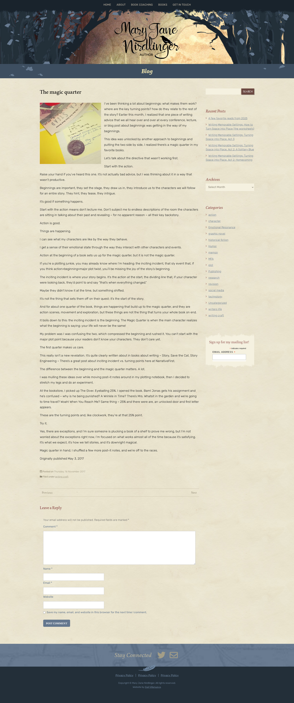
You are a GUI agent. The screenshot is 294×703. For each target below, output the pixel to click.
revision (213, 284)
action (212, 215)
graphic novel (216, 234)
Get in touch (182, 5)
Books (162, 5)
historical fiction (218, 240)
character (214, 221)
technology (215, 296)
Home (107, 5)
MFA (211, 259)
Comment (50, 526)
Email (47, 583)
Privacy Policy (124, 675)
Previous (47, 492)
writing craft (61, 477)
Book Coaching (142, 5)
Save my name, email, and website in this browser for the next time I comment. (97, 612)
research (213, 278)
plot (210, 265)
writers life (215, 309)
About (121, 5)
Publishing (214, 271)
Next (194, 492)
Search (248, 91)
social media (216, 290)
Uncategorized (217, 303)
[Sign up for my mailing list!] (174, 657)
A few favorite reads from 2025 (227, 118)
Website (48, 597)
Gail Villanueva (153, 687)
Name (47, 569)
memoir (213, 252)
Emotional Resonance (221, 227)
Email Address (224, 352)
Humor (212, 246)
